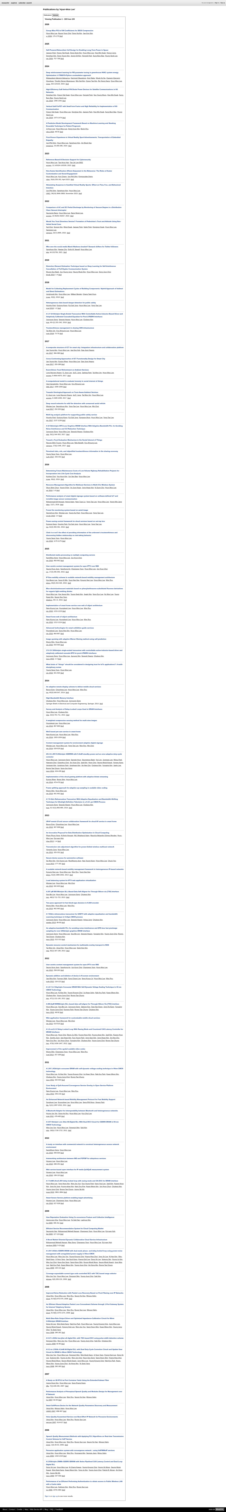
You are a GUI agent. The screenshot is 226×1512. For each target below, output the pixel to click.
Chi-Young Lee (61, 861)
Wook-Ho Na (100, 78)
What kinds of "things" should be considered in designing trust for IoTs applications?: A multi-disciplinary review (84, 665)
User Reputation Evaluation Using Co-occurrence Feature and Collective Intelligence (80, 1217)
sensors (49, 233)
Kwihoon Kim (63, 1487)
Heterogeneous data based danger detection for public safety (71, 303)
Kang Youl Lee (100, 1184)
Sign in (217, 2)
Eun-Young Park (78, 1038)
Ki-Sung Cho (99, 488)
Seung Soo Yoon (60, 597)
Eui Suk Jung (73, 305)
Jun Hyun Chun (63, 1041)
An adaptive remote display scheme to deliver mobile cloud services (73, 687)
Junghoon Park (63, 765)
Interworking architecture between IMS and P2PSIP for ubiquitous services (76, 1158)
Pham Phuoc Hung (53, 835)
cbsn (48, 179)
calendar (22, 3)
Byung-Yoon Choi (64, 33)
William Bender (76, 294)
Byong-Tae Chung (53, 768)
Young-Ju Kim (117, 1259)
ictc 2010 (49, 1153)
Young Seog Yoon (52, 454)
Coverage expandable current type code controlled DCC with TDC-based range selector (81, 1273)
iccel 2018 (50, 308)
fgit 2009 (49, 1234)
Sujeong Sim (106, 1259)
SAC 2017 (50, 387)
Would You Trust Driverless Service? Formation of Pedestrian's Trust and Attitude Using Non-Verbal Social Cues (83, 222)
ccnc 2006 (50, 1456)
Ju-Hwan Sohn (88, 993)
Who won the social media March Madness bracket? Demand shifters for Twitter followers (82, 247)
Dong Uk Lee (96, 1259)
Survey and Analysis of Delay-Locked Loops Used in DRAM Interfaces (74, 709)
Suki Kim (84, 1128)
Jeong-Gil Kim (76, 56)
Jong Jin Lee (103, 1256)
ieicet (48, 1299)
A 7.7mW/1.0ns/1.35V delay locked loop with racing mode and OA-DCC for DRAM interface (82, 1181)
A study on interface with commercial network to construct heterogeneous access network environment (82, 1145)
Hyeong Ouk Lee (68, 1327)
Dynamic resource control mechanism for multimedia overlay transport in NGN (77, 945)
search (29, 3)
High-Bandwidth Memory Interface (60, 698)
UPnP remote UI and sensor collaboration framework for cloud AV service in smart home (81, 821)
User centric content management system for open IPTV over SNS (72, 566)
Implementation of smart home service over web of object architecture (74, 605)
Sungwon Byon (84, 417)
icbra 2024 (50, 132)
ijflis (47, 1386)
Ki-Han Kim (62, 993)
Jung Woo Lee (114, 1324)
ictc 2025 (49, 59)
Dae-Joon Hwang (87, 350)
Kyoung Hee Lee (86, 580)
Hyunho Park (51, 305)
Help (26, 1509)
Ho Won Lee (108, 594)
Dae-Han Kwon (97, 1007)
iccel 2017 (50, 409)
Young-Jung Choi (110, 934)
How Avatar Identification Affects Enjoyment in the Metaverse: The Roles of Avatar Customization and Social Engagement (79, 172)
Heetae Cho (62, 249)
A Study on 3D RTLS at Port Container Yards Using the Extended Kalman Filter (77, 1380)
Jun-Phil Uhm (51, 143)
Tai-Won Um (50, 331)
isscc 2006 (50, 1476)
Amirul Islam (69, 502)
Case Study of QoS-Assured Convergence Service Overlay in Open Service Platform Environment (79, 1086)
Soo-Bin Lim (50, 894)
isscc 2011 (50, 1080)
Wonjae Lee (50, 406)
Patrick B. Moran (108, 1470)
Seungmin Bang (52, 213)
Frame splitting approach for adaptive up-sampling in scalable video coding (76, 788)
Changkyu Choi (63, 763)
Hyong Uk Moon (104, 1467)
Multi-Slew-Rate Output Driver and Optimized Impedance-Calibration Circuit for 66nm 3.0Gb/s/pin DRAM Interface (80, 1319)
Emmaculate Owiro (86, 176)
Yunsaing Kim (107, 765)
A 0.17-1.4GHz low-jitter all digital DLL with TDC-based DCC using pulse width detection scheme (84, 1338)
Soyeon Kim (58, 227)
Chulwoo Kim (88, 320)
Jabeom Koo (85, 1007)
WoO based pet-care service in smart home (63, 732)
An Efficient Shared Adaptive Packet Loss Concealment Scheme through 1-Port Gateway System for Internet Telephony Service (84, 1305)
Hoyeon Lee (50, 1161)
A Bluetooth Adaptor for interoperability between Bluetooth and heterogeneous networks (82, 1111)
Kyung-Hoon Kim (85, 1035)
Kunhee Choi (51, 476)
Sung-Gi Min (63, 580)
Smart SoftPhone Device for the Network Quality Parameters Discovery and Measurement (81, 1405)
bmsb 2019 (50, 275)
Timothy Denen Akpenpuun (65, 81)
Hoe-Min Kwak (100, 53)
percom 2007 (51, 1422)
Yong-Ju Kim (83, 1470)
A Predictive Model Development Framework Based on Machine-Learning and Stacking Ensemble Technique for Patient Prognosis (81, 124)
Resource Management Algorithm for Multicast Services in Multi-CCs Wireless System (80, 485)
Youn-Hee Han (74, 580)
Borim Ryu (84, 129)
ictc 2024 (49, 101)
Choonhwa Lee (61, 690)
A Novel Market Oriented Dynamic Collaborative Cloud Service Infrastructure (76, 1240)
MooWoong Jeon (74, 861)
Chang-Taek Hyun (89, 294)
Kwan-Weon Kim (112, 993)
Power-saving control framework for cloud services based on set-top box (75, 521)
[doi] (61, 36)
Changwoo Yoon (77, 569)
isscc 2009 (50, 1268)
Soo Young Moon (100, 95)
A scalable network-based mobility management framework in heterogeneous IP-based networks (85, 869)
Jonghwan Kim (74, 765)
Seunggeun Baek (88, 760)
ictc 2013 (49, 827)
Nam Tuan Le (80, 502)
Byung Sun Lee (80, 1310)
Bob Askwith (79, 443)
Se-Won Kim (50, 861)
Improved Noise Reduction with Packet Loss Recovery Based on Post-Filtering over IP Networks (84, 1293)
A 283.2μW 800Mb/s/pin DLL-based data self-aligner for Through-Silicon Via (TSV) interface (82, 1004)
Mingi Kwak (68, 227)
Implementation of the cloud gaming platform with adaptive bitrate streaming (77, 777)
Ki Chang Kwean (75, 1467)
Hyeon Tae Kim (91, 81)
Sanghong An (65, 569)
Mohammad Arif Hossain (55, 502)
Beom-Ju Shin (72, 1035)
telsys (48, 583)
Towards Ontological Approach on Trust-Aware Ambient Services (72, 392)
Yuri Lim (99, 760)
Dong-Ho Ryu (63, 1113)
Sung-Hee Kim (64, 631)
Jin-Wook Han (86, 143)
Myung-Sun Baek (52, 272)
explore (14, 3)
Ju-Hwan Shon (88, 1074)
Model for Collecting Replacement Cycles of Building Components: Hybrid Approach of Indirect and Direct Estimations (84, 290)
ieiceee (48, 1279)
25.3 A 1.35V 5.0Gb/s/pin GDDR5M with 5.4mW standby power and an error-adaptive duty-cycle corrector (84, 755)
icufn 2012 (50, 981)
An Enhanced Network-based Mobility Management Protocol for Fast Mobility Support (80, 1099)
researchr (5, 3)
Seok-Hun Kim (82, 948)
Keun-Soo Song (63, 1262)
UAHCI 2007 (50, 1411)
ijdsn (48, 504)
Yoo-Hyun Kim (62, 476)
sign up (55, 1496)
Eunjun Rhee (63, 361)
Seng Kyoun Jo (87, 978)
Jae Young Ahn (51, 350)
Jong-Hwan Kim (88, 488)
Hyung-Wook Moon (90, 1262)
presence (49, 146)
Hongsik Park (87, 56)
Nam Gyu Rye (51, 1041)
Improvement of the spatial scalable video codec (65, 1049)
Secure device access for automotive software (64, 858)
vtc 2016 (49, 490)
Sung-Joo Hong (66, 768)
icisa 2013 (50, 841)
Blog (46, 1509)
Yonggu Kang (118, 763)
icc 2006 (49, 1490)
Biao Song (72, 1242)
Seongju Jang (91, 1453)
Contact (12, 1509)
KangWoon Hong (52, 1150)
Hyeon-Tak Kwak (63, 53)
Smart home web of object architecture (61, 617)
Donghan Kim (51, 56)
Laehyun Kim (86, 1220)
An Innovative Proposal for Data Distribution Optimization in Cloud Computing (77, 833)
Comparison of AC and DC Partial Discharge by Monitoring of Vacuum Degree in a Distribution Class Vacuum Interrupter (83, 208)
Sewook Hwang (64, 320)
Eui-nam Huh (59, 838)
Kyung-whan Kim (98, 1035)
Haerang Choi (51, 763)
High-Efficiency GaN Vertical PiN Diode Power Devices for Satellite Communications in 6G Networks (82, 90)
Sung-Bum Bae (98, 56)
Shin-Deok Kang (63, 1324)
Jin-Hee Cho (86, 765)
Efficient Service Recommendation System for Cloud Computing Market (74, 1228)
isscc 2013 (50, 939)
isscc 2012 (50, 1012)
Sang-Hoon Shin (76, 1262)
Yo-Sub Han (75, 1220)
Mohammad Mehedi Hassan (68, 1231)
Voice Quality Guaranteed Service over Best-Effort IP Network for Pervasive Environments (82, 1417)
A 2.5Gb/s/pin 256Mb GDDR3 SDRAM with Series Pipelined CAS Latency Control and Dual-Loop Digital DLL (84, 1463)
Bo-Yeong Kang (104, 81)
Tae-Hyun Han (63, 162)
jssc (47, 897)
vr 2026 (49, 36)
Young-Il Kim (64, 488)
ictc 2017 (49, 353)
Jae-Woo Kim (51, 978)
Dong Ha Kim (77, 33)
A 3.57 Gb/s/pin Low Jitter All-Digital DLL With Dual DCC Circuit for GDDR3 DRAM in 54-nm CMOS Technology (82, 1123)
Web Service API (36, 1509)
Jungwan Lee (108, 760)
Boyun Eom (50, 690)
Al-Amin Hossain (67, 835)
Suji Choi (49, 227)
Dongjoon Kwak (98, 227)
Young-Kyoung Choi (75, 993)
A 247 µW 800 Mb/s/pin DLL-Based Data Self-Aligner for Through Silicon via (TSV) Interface (82, 891)
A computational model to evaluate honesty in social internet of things (74, 381)
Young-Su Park (74, 513)
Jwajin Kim (88, 594)
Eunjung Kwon (62, 305)
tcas (47, 322)
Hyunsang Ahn (80, 1453)
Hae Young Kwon (88, 861)
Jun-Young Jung (66, 272)
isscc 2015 (50, 659)
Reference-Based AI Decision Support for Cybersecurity (68, 160)
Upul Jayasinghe (52, 384)
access (48, 165)
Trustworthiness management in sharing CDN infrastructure (70, 328)
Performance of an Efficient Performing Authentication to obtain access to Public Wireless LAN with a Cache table (84, 1482)
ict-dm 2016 (50, 516)
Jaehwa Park (87, 373)
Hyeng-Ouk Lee (84, 1259)
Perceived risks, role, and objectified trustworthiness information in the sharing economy (82, 451)
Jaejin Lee (117, 765)
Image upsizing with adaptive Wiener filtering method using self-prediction (76, 639)
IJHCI (48, 193)
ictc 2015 (49, 561)
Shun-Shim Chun (52, 488)
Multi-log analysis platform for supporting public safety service (71, 415)
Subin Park (88, 227)
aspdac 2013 (51, 922)
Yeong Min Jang (116, 502)
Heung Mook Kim (79, 272)
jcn (47, 572)
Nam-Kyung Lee (52, 608)
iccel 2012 (50, 1055)
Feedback (59, 1509)
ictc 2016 (49, 541)
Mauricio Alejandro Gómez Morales (103, 835)
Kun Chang (62, 176)
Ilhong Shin (50, 642)
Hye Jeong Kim (64, 594)
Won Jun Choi (51, 1262)
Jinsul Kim (60, 948)
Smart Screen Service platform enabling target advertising (69, 1198)
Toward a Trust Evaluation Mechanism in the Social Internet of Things (74, 440)
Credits (19, 1509)
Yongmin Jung (51, 850)
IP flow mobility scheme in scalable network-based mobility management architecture (80, 577)
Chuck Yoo (112, 861)
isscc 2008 (50, 1332)
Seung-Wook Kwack (104, 763)
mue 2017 (50, 364)
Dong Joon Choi (105, 272)
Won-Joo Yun (51, 1128)
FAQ (51, 1509)
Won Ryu (109, 580)
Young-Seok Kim (77, 594)
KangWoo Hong (52, 558)
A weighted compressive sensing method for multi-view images (71, 720)
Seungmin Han (51, 1231)
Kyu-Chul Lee (87, 1113)
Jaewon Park (51, 53)
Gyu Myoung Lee (62, 331)
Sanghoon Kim (74, 143)
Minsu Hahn (101, 1453)
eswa (48, 84)
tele (47, 252)
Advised (55, 15)
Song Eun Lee (98, 594)
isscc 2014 (50, 771)
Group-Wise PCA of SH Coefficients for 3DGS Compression (69, 30)
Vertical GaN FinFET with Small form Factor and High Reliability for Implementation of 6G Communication (81, 107)
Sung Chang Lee (74, 978)
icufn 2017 (50, 457)
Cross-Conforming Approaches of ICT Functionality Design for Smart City (75, 359)
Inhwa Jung (87, 920)
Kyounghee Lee (64, 1102)
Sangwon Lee (51, 230)
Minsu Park (118, 760)
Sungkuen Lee (51, 1102)
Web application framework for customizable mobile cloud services (73, 1018)
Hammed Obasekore (78, 78)
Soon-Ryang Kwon (79, 1383)
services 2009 (51, 1245)
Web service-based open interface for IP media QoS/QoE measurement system (77, 1169)
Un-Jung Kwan (75, 488)
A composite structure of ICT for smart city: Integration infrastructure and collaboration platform (84, 347)
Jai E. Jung (77, 373)
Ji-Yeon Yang (60, 1259)
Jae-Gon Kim (88, 33)
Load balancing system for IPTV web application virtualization (71, 880)
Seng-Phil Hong (88, 1102)
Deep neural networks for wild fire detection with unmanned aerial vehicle (75, 403)
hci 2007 (49, 1400)
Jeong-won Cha (52, 1220)
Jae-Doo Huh (75, 350)
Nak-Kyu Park (100, 993)
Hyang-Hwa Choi (91, 1256)
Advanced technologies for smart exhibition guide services (70, 628)
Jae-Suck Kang (71, 1259)
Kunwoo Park (69, 1010)
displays (49, 600)
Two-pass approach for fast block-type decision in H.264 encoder (72, 903)
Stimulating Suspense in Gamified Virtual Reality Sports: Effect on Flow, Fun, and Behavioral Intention (83, 186)
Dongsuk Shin (74, 1128)
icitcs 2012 (50, 1094)
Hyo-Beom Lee (51, 580)
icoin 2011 (50, 1116)
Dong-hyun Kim (74, 129)
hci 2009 (49, 1223)
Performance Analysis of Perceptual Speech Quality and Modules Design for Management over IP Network (84, 1393)
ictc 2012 (49, 970)
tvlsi (47, 434)
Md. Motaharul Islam (81, 835)
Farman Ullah (62, 978)
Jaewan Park (78, 227)
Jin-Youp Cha (75, 763)
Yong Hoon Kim (64, 1184)
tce (47, 527)
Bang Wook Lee (77, 213)
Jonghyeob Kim (52, 294)
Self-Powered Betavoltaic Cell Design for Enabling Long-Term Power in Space (77, 50)
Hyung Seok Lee (111, 56)
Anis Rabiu (91, 78)
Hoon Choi (92, 763)
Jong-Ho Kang (108, 1007)
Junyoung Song (52, 320)
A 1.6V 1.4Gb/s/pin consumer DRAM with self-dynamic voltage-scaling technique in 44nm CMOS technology (84, 1070)
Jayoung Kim (76, 656)
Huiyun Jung (111, 53)
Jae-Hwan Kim (66, 1038)
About (5, 1509)
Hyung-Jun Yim (51, 1113)
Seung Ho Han (80, 1296)
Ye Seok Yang (55, 1330)
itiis (47, 1105)
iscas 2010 (50, 1192)
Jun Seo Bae (73, 476)
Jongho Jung (55, 1038)
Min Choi (95, 406)
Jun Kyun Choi (76, 558)
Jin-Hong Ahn (93, 1265)
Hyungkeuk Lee (65, 608)
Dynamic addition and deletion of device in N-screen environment (72, 976)
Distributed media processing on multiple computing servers (70, 555)
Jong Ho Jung (55, 1186)
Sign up (222, 2)
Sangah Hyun (76, 760)
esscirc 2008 (51, 1344)
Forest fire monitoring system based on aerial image (67, 510)
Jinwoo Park (99, 1102)
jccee (48, 297)
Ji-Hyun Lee (50, 129)
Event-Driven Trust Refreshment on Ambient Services (67, 370)
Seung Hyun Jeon (52, 569)
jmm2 (48, 1445)
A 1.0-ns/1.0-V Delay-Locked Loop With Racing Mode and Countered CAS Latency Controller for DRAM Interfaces (84, 1030)
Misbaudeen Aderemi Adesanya (58, 78)
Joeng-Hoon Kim (52, 1383)
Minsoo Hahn (91, 1296)
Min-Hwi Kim (80, 81)
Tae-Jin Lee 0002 (76, 162)
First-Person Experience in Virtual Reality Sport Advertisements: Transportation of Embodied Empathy (83, 138)
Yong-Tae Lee (96, 305)
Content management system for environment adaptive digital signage (74, 743)
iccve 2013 (50, 864)
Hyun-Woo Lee (51, 33)
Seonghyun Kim (62, 406)
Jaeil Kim (84, 763)
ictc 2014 (49, 726)
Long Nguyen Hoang (54, 373)
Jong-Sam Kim (90, 1038)
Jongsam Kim (51, 765)
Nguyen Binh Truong (53, 443)
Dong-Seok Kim (76, 53)
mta (47, 951)
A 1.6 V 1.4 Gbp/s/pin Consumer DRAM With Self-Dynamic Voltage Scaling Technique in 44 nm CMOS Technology (83, 988)
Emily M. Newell (74, 249)
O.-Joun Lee (67, 373)
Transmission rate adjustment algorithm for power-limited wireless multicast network (80, 847)
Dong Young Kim (63, 56)
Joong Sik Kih (79, 1189)
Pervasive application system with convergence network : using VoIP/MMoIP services (80, 1450)
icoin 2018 (50, 333)
